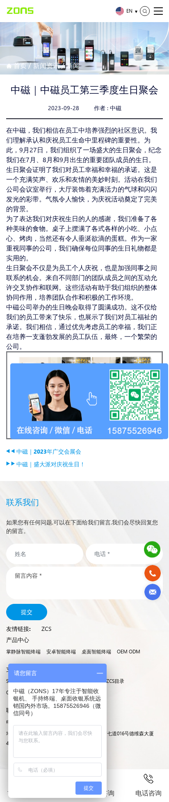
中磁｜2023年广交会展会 (48, 451)
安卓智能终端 (61, 651)
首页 (20, 65)
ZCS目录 (115, 681)
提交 (26, 612)
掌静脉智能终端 (23, 651)
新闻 (73, 65)
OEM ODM (128, 651)
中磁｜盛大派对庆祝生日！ (50, 464)
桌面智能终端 (96, 651)
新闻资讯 (46, 65)
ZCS (46, 629)
